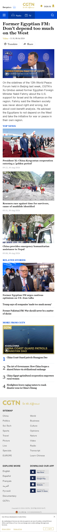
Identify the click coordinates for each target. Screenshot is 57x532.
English (6, 471)
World (33, 415)
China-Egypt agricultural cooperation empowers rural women (30, 377)
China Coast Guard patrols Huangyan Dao (27, 357)
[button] (7, 74)
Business (34, 420)
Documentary (9, 495)
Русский (7, 490)
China (6, 415)
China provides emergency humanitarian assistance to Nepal (26, 248)
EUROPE (7, 455)
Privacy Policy (6, 529)
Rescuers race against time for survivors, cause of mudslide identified (26, 205)
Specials (7, 450)
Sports (6, 430)
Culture (33, 425)
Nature (33, 435)
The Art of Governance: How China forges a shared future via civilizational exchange (28, 368)
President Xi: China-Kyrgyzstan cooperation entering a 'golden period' (28, 162)
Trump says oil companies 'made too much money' (27, 304)
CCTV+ (6, 500)
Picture (6, 440)
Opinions (34, 430)
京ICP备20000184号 (38, 508)
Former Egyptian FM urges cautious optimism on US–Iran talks (23, 296)
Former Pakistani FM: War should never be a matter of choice (28, 312)
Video (33, 440)
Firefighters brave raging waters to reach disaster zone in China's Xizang (26, 386)
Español (7, 476)
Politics (6, 420)
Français (7, 481)
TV (30, 15)
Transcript (35, 450)
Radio (18, 15)
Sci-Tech (7, 425)
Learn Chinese (37, 455)
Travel (6, 435)
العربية (6, 485)
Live (5, 445)
